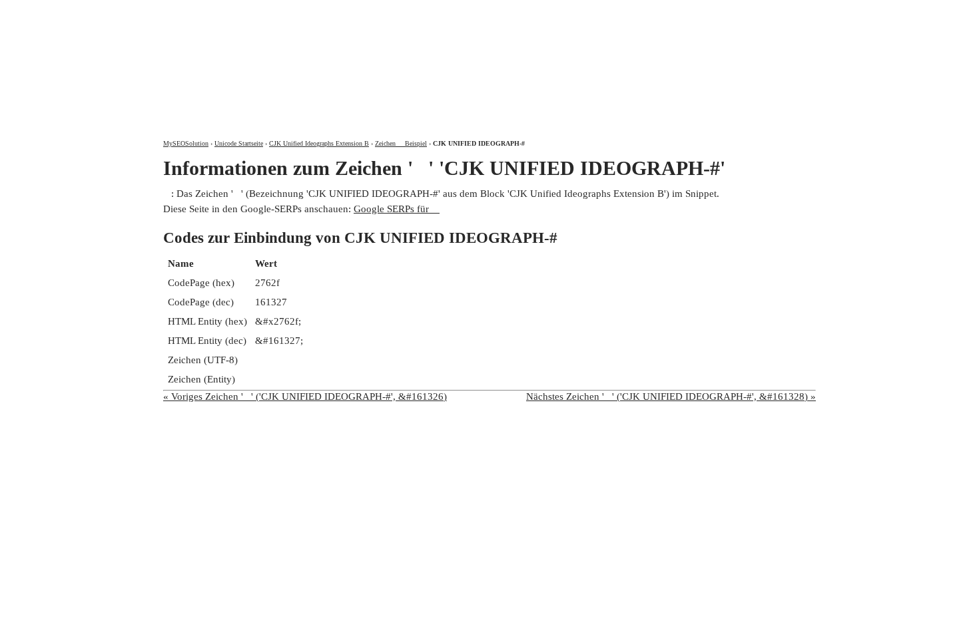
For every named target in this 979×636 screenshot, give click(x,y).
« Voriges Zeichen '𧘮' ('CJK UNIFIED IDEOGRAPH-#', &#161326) (305, 396)
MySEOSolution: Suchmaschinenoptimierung (319, 59)
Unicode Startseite (238, 143)
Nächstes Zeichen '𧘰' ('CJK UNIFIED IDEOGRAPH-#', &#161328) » (671, 396)
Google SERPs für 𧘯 (397, 209)
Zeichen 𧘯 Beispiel (401, 143)
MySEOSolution (185, 143)
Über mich (640, 12)
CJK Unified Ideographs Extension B (319, 143)
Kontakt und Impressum (745, 12)
